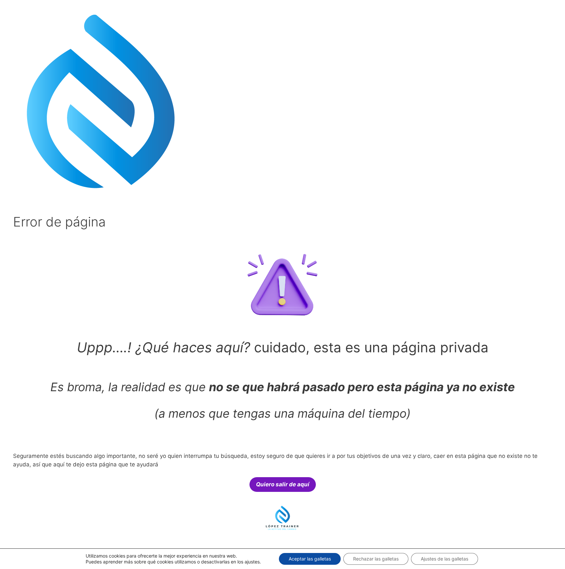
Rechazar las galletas (376, 558)
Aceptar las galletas (310, 558)
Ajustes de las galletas (444, 558)
